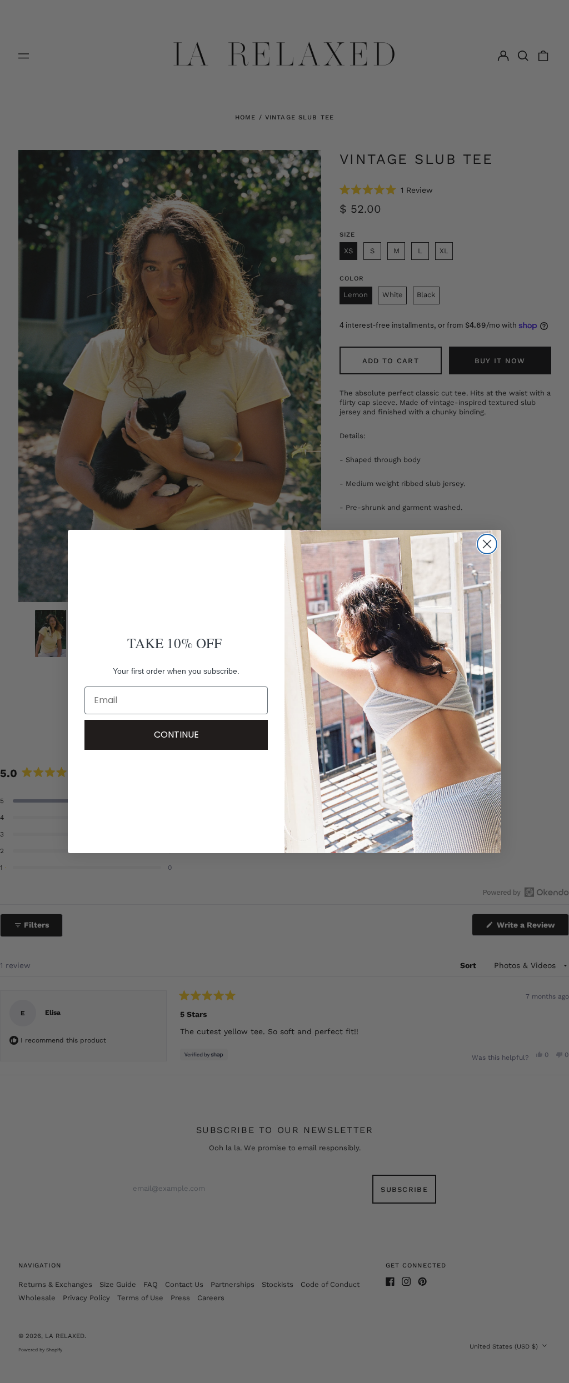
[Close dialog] (487, 544)
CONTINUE (176, 734)
